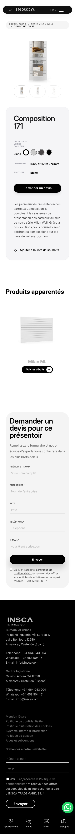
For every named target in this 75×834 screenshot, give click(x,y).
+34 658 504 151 (32, 658)
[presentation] (9, 340)
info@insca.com (27, 662)
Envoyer (37, 559)
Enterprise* (17, 485)
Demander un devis (37, 188)
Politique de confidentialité (24, 721)
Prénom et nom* (20, 466)
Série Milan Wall (42, 24)
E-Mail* (14, 540)
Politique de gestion (19, 735)
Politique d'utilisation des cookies (29, 726)
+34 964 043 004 (34, 653)
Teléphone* (17, 521)
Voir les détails (35, 369)
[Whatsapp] (67, 807)
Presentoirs (17, 24)
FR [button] (52, 10)
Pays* (13, 503)
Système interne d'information (26, 731)
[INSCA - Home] (25, 9)
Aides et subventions (20, 740)
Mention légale (16, 716)
